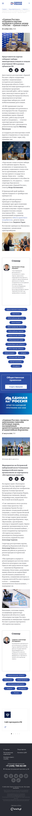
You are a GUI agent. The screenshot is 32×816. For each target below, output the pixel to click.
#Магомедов (16, 322)
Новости (25, 9)
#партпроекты (22, 680)
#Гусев (16, 693)
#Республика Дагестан (16, 318)
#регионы (15, 314)
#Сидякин (22, 688)
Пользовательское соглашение (16, 794)
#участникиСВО (16, 362)
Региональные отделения (8, 753)
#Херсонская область (16, 335)
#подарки (16, 366)
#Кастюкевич (9, 353)
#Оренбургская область (16, 344)
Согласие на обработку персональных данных (16, 800)
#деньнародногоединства (16, 309)
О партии (6, 749)
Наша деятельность (15, 9)
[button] (11, 733)
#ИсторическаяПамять (16, 684)
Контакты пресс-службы (8, 758)
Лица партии (21, 749)
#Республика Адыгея (16, 331)
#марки (9, 688)
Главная (4, 9)
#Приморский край (16, 340)
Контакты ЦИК (22, 752)
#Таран (23, 353)
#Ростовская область (16, 348)
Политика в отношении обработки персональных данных (16, 797)
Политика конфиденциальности (16, 795)
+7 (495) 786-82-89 (16, 766)
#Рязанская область (16, 357)
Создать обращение (16, 387)
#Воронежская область (16, 675)
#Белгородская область (16, 327)
